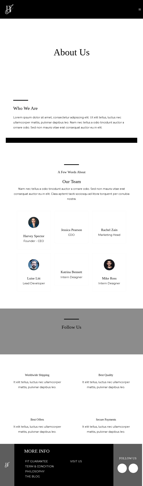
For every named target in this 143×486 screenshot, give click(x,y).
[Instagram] (122, 468)
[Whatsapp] (133, 468)
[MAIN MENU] (139, 9)
